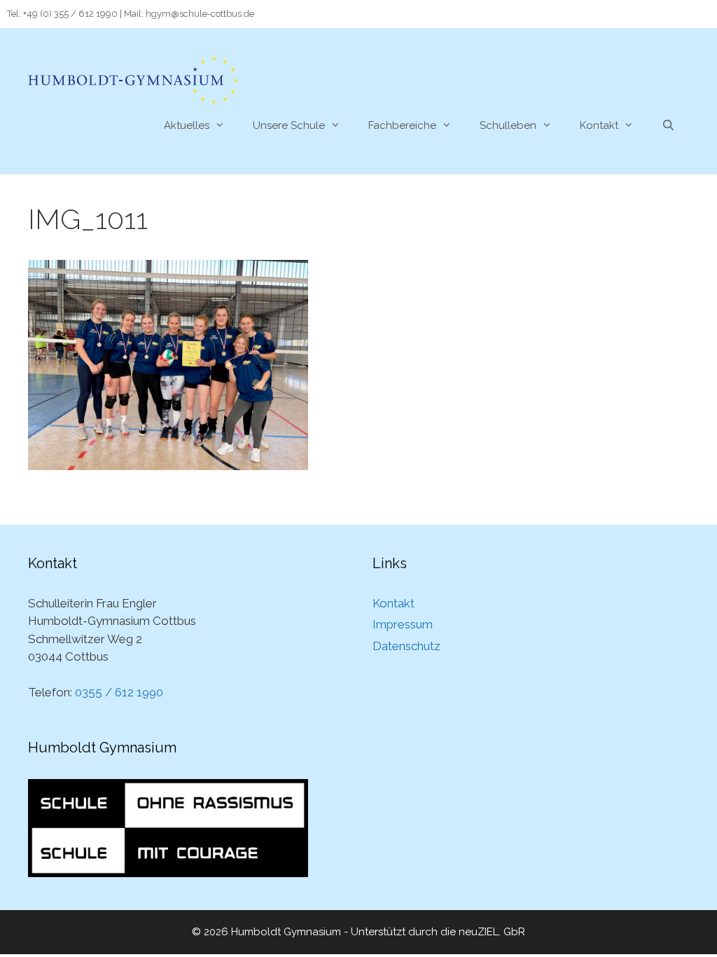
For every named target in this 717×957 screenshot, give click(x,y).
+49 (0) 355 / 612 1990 (70, 13)
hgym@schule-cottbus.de (200, 13)
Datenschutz (406, 646)
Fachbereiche (402, 125)
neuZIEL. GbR (492, 931)
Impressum (403, 624)
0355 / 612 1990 (119, 692)
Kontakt (599, 125)
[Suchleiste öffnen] (668, 125)
